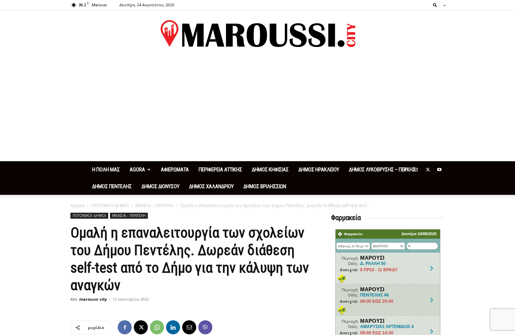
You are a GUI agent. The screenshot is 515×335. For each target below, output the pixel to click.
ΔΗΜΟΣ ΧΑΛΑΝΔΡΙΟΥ (211, 186)
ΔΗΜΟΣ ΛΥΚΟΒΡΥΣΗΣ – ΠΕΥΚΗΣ (382, 169)
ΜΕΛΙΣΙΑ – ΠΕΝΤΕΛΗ (154, 205)
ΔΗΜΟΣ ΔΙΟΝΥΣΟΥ (160, 186)
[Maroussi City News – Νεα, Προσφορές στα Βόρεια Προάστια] (257, 33)
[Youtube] (439, 169)
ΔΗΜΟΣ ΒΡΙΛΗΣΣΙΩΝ (264, 186)
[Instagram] (416, 169)
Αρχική (77, 205)
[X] (428, 169)
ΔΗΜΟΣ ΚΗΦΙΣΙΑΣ (270, 169)
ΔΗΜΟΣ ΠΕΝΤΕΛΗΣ (112, 186)
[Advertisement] (257, 109)
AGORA (137, 169)
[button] (437, 4)
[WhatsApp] (157, 327)
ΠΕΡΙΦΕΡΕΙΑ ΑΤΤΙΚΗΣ (220, 169)
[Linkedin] (173, 327)
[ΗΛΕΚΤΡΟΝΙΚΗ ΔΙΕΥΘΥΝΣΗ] (189, 327)
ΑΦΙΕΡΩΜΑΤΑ (175, 169)
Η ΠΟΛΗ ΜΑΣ (106, 169)
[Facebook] (404, 169)
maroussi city (93, 299)
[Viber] (205, 327)
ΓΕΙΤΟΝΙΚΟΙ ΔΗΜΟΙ (110, 205)
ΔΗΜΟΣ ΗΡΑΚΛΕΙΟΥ (318, 169)
